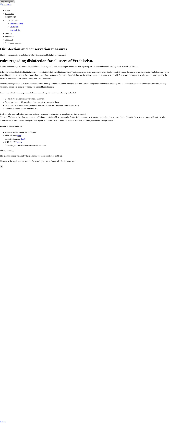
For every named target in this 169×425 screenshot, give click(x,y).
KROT (3, 421)
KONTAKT (9, 37)
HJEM (7, 10)
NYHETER (9, 14)
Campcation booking (13, 43)
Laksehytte (14, 27)
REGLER (8, 33)
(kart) (19, 136)
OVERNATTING (11, 20)
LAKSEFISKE (10, 17)
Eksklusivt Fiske (16, 23)
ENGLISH (9, 40)
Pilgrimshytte (15, 30)
